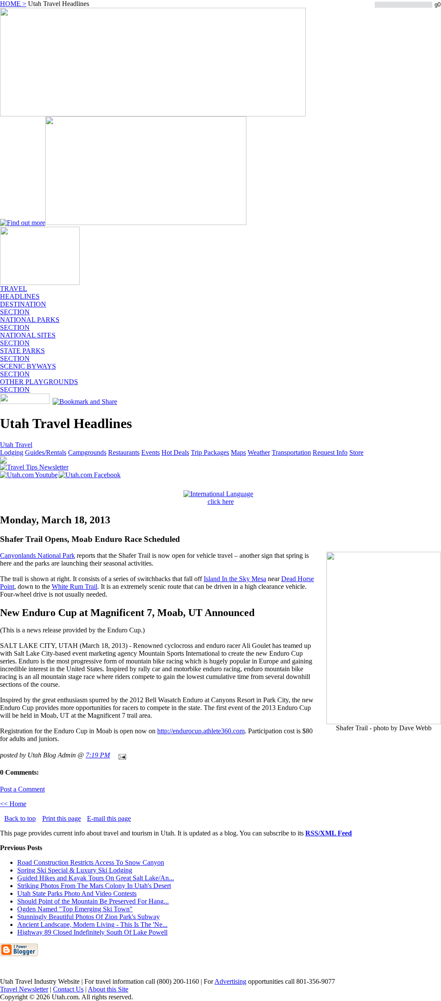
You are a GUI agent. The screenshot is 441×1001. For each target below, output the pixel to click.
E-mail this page (109, 818)
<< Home (13, 803)
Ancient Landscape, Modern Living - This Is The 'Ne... (92, 924)
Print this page (61, 818)
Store (356, 452)
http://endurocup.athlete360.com (201, 731)
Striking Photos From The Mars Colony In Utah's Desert (94, 885)
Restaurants (124, 452)
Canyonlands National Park (37, 555)
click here (221, 501)
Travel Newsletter (24, 989)
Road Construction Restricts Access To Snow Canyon (90, 862)
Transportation (291, 452)
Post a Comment (22, 789)
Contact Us (68, 989)
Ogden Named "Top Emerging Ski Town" (75, 909)
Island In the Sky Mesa (235, 578)
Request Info (330, 452)
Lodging (11, 452)
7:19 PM (98, 755)
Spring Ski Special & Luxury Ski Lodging (74, 870)
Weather (259, 452)
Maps (238, 452)
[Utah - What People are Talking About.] (40, 282)
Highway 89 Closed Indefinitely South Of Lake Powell (92, 932)
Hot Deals (175, 452)
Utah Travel (16, 444)
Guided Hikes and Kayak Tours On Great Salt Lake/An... (95, 878)
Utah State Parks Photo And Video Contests (77, 893)
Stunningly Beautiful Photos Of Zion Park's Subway (88, 916)
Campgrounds (87, 452)
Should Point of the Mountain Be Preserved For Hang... (93, 901)
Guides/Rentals (45, 452)
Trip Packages (210, 452)
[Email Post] (120, 755)
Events (150, 452)
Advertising (230, 981)
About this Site (108, 989)
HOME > (13, 3)
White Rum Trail (74, 586)
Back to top (20, 818)
